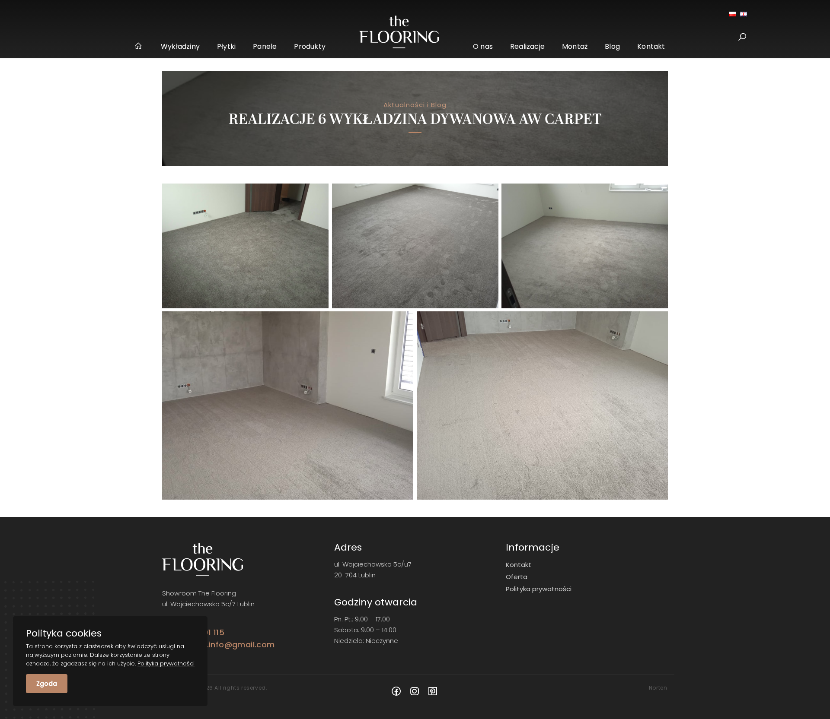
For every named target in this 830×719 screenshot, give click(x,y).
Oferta (516, 576)
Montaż (574, 46)
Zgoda (46, 683)
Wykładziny (180, 46)
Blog (612, 46)
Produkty (310, 46)
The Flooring (139, 47)
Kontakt (651, 46)
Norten (658, 687)
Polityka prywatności (538, 588)
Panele (265, 46)
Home (399, 32)
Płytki (226, 46)
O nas (483, 46)
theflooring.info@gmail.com (218, 644)
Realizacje (527, 46)
